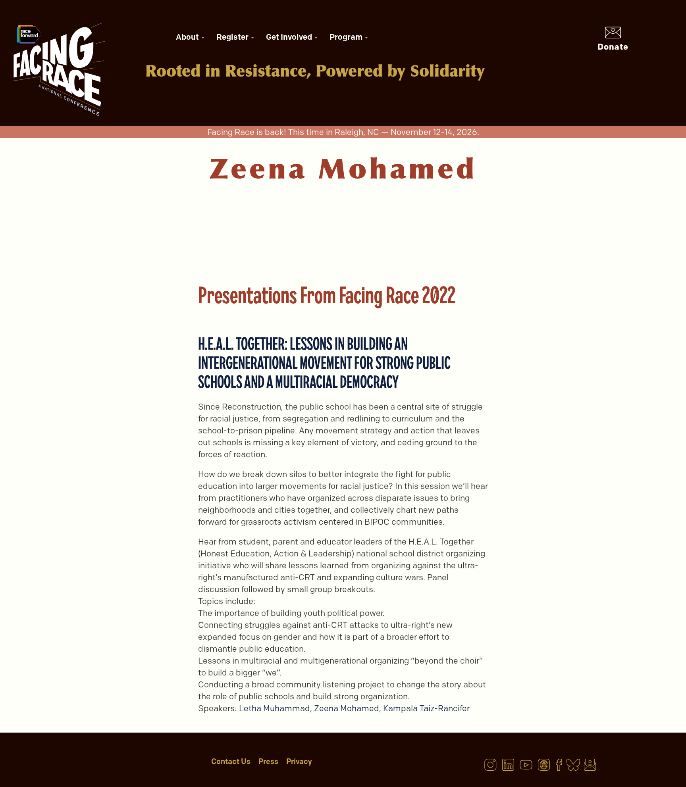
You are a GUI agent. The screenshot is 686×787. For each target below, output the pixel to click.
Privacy (299, 761)
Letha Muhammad (274, 708)
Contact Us (231, 761)
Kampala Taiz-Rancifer (426, 708)
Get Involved (290, 37)
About (188, 37)
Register (233, 37)
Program (347, 37)
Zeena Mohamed (346, 708)
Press (268, 761)
